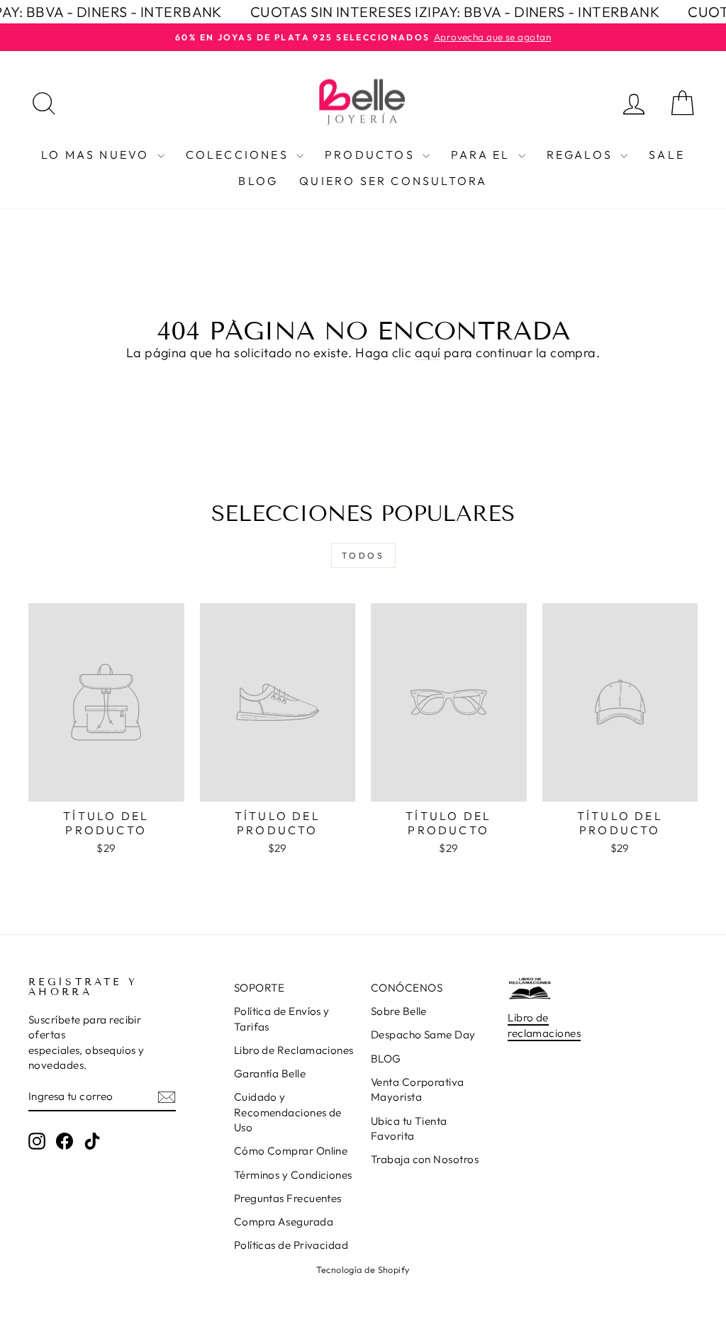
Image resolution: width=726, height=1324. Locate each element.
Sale (667, 154)
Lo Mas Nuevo (97, 154)
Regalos (582, 154)
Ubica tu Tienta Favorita (409, 1128)
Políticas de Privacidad (291, 1245)
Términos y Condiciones (293, 1175)
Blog (258, 181)
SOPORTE (259, 987)
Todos (363, 555)
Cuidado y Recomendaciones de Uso (288, 1112)
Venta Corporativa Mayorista (417, 1089)
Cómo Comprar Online (291, 1150)
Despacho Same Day (423, 1034)
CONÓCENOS (406, 987)
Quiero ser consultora (393, 181)
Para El (483, 154)
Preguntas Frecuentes (288, 1198)
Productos (372, 154)
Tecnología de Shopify (362, 1269)
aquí (428, 352)
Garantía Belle (270, 1073)
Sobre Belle (399, 1011)
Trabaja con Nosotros (425, 1159)
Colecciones (239, 154)
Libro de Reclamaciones (294, 1050)
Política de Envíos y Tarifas (282, 1018)
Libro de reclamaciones (544, 1025)
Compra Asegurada (283, 1221)
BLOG (386, 1058)
